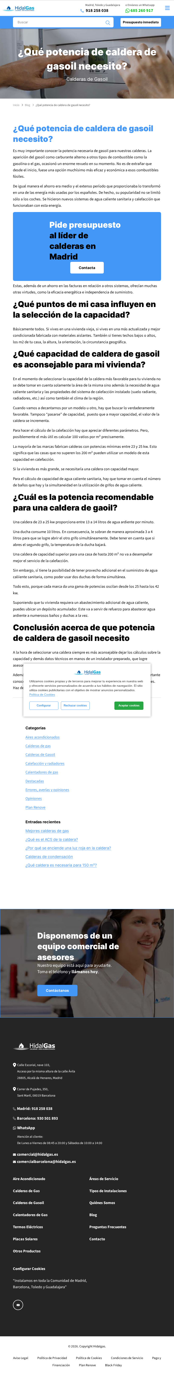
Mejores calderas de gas (47, 831)
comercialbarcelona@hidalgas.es (46, 1162)
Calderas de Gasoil (87, 79)
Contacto (97, 1239)
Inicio (16, 105)
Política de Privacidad (52, 1358)
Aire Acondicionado (29, 1179)
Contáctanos (57, 990)
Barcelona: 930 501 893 (37, 1118)
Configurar (44, 705)
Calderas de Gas (26, 1191)
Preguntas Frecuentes (107, 1227)
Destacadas (34, 781)
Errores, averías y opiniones (47, 790)
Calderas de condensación (49, 856)
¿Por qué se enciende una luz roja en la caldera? (68, 848)
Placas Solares (25, 1239)
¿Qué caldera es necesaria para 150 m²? (61, 865)
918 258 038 (97, 11)
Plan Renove (35, 807)
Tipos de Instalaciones (108, 1191)
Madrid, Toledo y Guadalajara (102, 5)
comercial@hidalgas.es (37, 1154)
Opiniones (33, 798)
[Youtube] (18, 1305)
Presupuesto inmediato (141, 22)
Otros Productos (27, 1251)
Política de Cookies (42, 694)
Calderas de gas (38, 746)
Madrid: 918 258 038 (34, 1109)
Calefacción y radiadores (45, 763)
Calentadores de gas (41, 772)
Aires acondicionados (42, 737)
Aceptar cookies (128, 705)
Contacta (87, 267)
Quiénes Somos (102, 1203)
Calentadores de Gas (30, 1215)
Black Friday (113, 1365)
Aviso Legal (20, 1358)
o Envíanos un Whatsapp (139, 5)
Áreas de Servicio (103, 1179)
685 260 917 (141, 11)
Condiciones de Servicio (127, 1358)
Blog (27, 105)
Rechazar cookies (75, 705)
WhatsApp (26, 1128)
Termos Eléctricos (28, 1227)
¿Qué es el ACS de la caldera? (51, 839)
